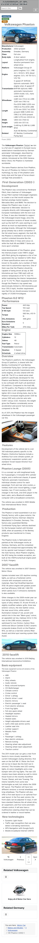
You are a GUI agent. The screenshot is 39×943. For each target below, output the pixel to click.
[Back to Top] (35, 936)
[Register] (19, 890)
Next (35, 857)
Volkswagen (8, 860)
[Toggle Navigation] (35, 9)
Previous (20, 860)
